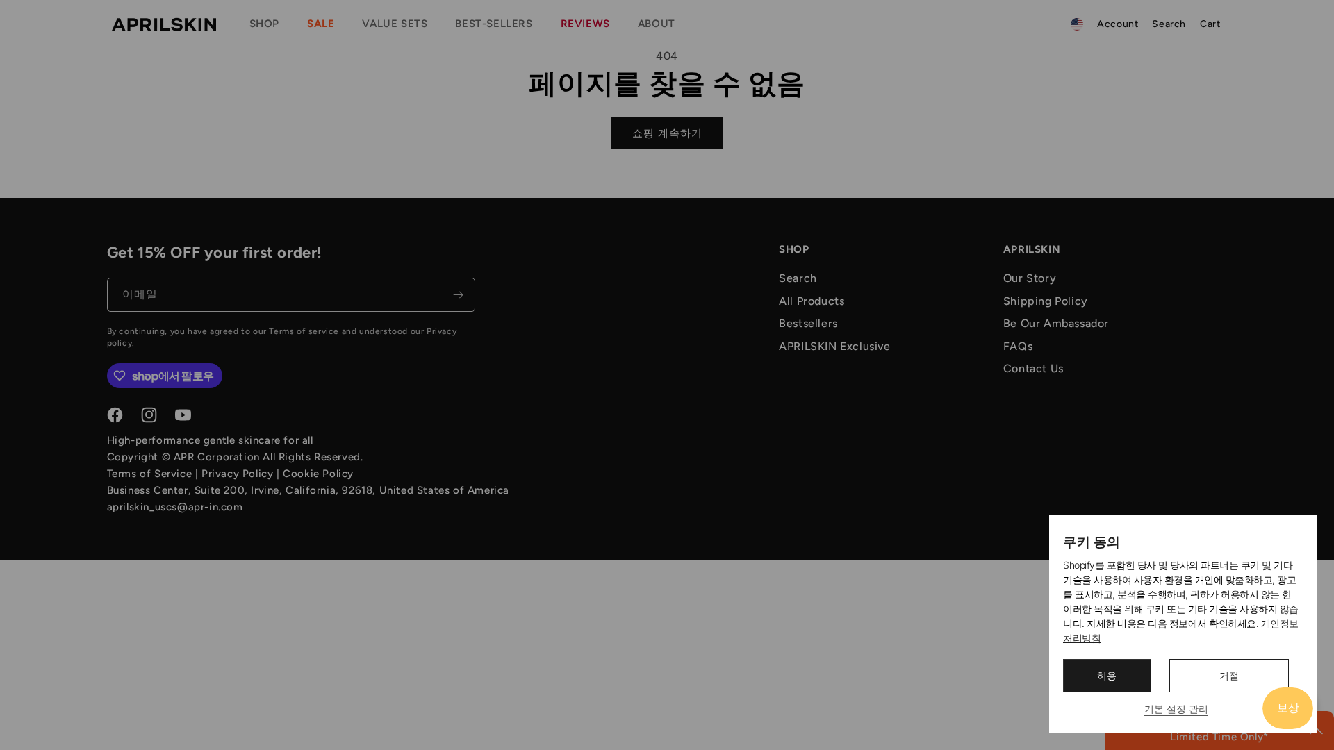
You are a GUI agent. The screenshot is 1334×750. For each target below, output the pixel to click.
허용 (1107, 675)
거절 (1229, 675)
